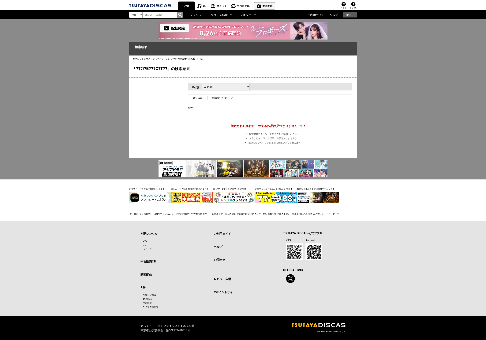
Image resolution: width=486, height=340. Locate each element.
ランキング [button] (244, 15)
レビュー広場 (222, 279)
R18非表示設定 (151, 307)
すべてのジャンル (161, 58)
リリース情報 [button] (219, 15)
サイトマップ (332, 213)
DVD (186, 6)
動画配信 (267, 6)
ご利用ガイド (315, 15)
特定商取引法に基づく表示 (276, 213)
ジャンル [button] (195, 15)
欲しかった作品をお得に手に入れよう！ (190, 188)
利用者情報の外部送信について (308, 213)
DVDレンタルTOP (141, 58)
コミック (222, 6)
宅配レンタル (149, 294)
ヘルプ (333, 15)
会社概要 (133, 213)
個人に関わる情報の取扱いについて (243, 213)
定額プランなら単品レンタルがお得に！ (274, 188)
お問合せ (219, 260)
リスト (343, 8)
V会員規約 (145, 213)
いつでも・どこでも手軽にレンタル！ (147, 188)
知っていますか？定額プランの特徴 (229, 188)
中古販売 (147, 302)
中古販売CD (243, 6)
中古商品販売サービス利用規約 (207, 213)
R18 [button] (348, 15)
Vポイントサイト (225, 292)
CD (204, 6)
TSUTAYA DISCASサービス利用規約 (170, 213)
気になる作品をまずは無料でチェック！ (316, 188)
